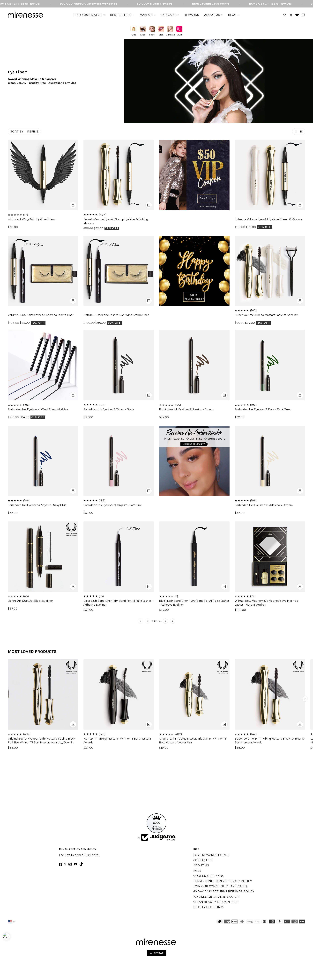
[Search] (285, 15)
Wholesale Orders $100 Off (216, 896)
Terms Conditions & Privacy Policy (222, 881)
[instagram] (70, 864)
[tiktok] (81, 864)
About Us (201, 865)
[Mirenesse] (26, 15)
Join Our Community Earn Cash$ (220, 886)
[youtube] (75, 864)
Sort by (16, 131)
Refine (32, 131)
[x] (65, 864)
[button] (295, 131)
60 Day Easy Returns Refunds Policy (223, 891)
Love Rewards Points (211, 855)
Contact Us (202, 860)
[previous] (8, 699)
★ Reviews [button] (156, 952)
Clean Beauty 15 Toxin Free (216, 901)
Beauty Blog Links (208, 907)
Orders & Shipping (208, 875)
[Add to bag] (148, 205)
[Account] (291, 15)
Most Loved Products (32, 651)
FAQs (197, 870)
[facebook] (60, 864)
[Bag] (303, 15)
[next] (305, 699)
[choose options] (73, 205)
